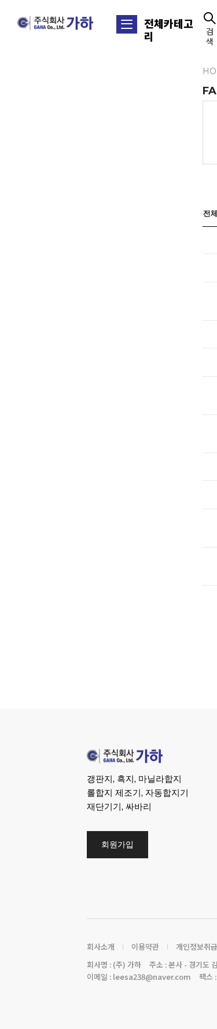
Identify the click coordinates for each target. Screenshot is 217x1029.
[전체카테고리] (127, 24)
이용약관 (145, 946)
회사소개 (101, 946)
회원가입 (117, 844)
